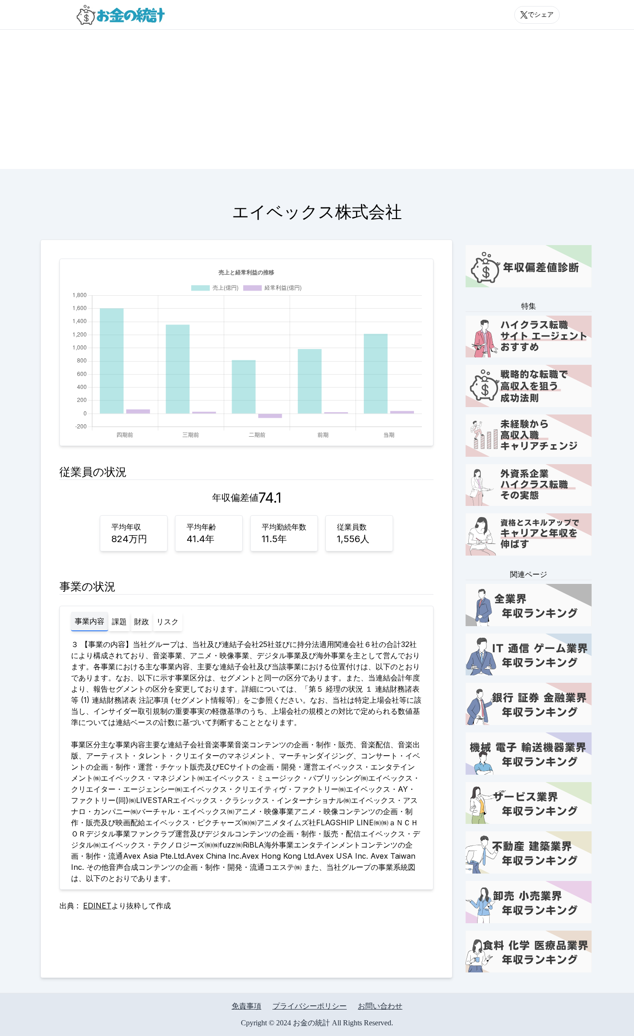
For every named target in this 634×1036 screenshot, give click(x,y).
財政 (141, 621)
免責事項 (246, 1006)
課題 (119, 621)
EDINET (97, 905)
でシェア (541, 14)
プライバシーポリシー (309, 1006)
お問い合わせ (380, 1006)
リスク (167, 621)
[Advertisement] (317, 99)
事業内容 (89, 621)
